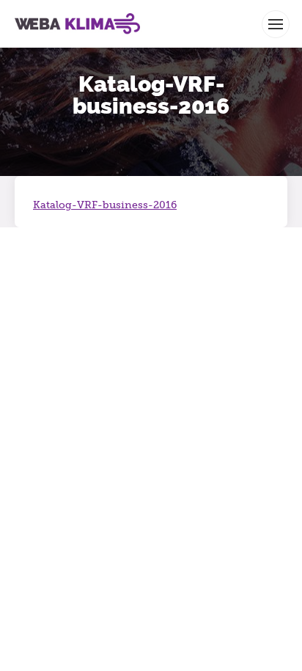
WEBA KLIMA (36, 6)
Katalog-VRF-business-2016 (105, 205)
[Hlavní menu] (276, 24)
